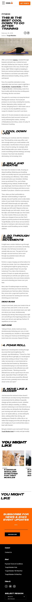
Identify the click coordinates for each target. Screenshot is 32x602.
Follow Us (8, 581)
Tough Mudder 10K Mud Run (13, 571)
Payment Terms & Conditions (14, 564)
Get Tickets (24, 3)
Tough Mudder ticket (8, 431)
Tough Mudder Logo (9, 3)
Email (16, 524)
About (7, 559)
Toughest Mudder (16, 86)
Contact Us (8, 552)
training (15, 60)
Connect (7, 548)
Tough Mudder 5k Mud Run (13, 574)
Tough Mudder (6, 86)
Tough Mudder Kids (11, 567)
